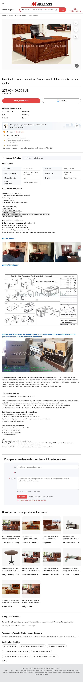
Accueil (4, 16)
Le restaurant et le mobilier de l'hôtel (34, 622)
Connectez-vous (8, 148)
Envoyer (22, 496)
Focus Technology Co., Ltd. (40, 668)
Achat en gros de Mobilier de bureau (44, 657)
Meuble (11, 16)
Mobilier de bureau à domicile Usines (16, 657)
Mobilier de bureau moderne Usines (32, 646)
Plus (3, 661)
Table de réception (67, 622)
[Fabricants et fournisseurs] (41, 4)
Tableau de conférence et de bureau (14, 622)
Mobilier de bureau (10, 646)
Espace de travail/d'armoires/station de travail (51, 622)
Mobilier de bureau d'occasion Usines (16, 651)
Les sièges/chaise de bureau (11, 626)
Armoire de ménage (28, 626)
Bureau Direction (33, 16)
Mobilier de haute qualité (57, 646)
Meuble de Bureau (20, 16)
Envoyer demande (21, 101)
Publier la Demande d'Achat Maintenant (31, 500)
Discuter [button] (63, 101)
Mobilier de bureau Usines (41, 651)
